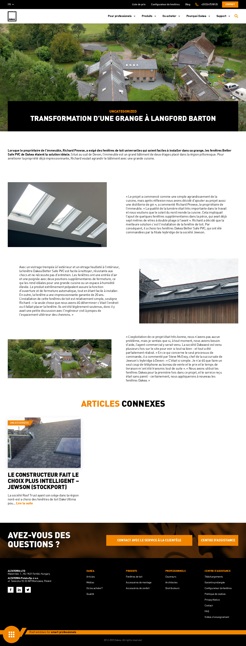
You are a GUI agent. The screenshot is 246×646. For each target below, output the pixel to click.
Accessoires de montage (138, 582)
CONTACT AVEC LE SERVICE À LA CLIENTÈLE (149, 540)
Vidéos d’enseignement (217, 617)
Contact (230, 4)
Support (221, 16)
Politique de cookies (215, 594)
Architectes (171, 582)
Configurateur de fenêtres (165, 4)
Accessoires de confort (138, 588)
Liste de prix (138, 4)
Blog (187, 4)
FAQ (207, 611)
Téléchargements (214, 577)
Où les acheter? (94, 588)
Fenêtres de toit (134, 577)
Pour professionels (120, 16)
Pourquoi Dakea (196, 16)
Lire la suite (24, 503)
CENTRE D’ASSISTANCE (218, 540)
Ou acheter (169, 16)
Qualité (90, 594)
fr (9, 4)
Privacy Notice (212, 600)
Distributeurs (172, 588)
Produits (147, 16)
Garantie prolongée (215, 582)
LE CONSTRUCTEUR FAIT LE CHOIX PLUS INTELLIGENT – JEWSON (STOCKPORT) (43, 481)
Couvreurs (170, 577)
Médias (90, 582)
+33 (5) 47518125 (209, 4)
